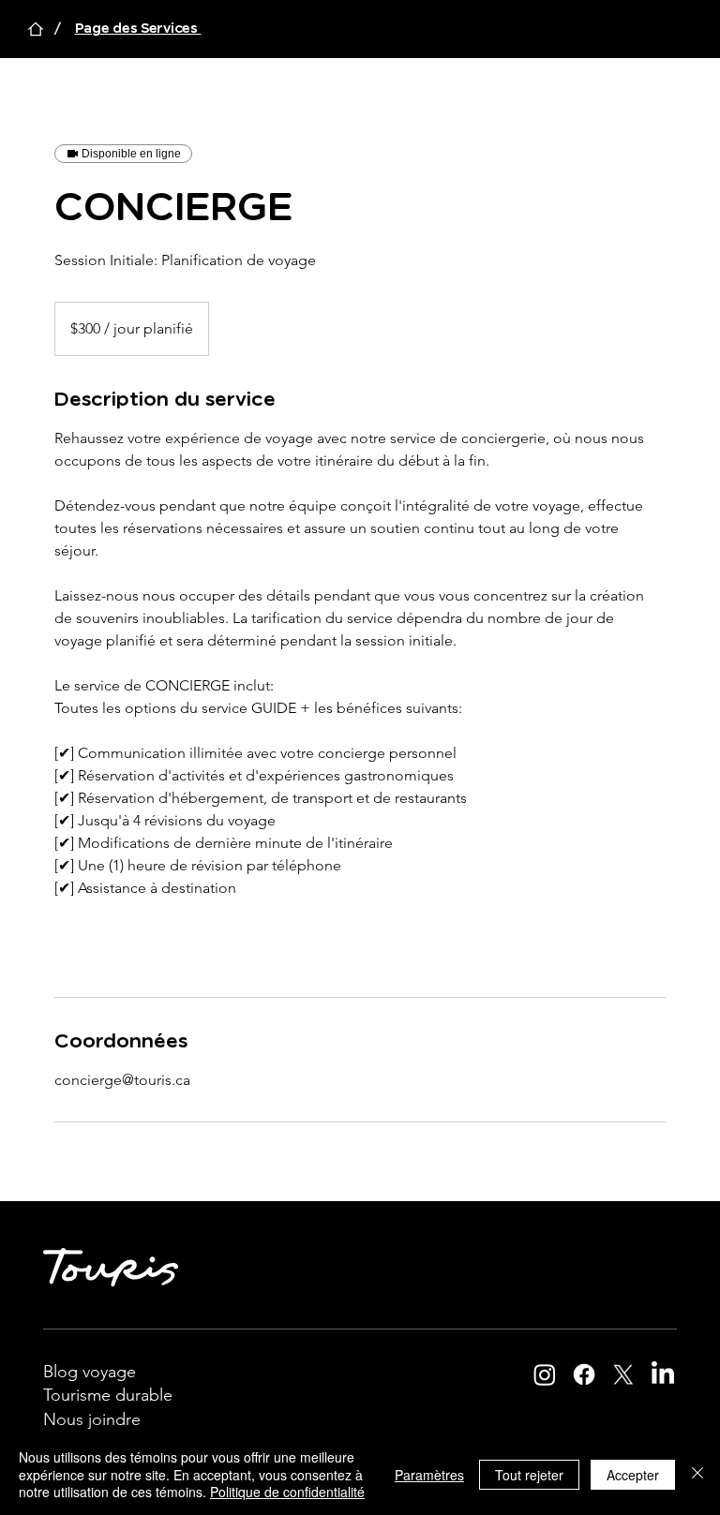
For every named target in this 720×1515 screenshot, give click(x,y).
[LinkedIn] (663, 1374)
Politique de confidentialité (287, 1491)
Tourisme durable (110, 1395)
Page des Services (138, 29)
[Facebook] (584, 1374)
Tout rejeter (529, 1474)
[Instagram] (545, 1374)
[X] (623, 1374)
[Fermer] (697, 1474)
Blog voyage (89, 1371)
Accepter (633, 1474)
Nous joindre (92, 1419)
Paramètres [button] (429, 1474)
